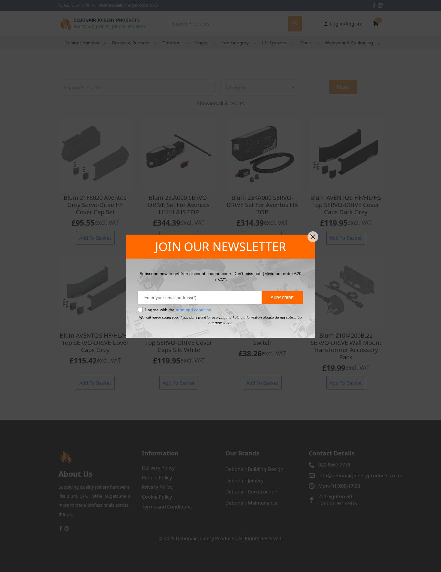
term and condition (193, 309)
